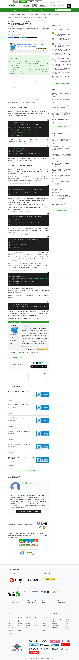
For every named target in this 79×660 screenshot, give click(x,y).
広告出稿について (61, 5)
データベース (11, 620)
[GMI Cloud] (32, 580)
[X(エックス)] (45, 523)
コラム (67, 625)
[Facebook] (42, 523)
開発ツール (37, 620)
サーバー (22, 13)
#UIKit (23, 352)
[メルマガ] (38, 523)
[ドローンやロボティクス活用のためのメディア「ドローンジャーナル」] (55, 649)
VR (41, 14)
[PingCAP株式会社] (15, 580)
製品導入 (38, 1)
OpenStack (24, 14)
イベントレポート (30, 14)
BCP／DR (19, 627)
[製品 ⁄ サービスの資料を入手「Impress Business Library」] (34, 649)
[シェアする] (34, 363)
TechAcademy (68, 627)
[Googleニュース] (40, 527)
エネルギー (45, 2)
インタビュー (37, 14)
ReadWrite (67, 629)
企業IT (31, 1)
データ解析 (28, 623)
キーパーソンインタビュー (57, 619)
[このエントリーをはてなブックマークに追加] (40, 363)
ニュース (67, 614)
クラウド (39, 13)
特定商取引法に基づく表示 (31, 602)
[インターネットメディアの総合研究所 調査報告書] (65, 641)
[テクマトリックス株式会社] (50, 579)
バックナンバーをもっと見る (29, 470)
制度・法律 (11, 633)
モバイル (36, 623)
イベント (67, 623)
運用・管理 (36, 625)
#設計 (38, 352)
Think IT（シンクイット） (14, 5)
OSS (10, 625)
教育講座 (52, 2)
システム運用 (11, 627)
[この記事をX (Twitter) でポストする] (37, 363)
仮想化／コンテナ (46, 13)
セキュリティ (37, 627)
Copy (48, 120)
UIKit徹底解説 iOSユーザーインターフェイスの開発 (31, 17)
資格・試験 (11, 630)
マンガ (45, 14)
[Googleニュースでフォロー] (51, 592)
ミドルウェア (45, 617)
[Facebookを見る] (45, 592)
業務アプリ (11, 623)
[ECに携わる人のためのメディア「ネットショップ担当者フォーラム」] (65, 645)
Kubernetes (18, 14)
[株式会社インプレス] (17, 647)
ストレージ (34, 13)
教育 (44, 630)
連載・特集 (11, 13)
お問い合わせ (44, 600)
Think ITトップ (10, 17)
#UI (20, 352)
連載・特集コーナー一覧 (18, 17)
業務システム (55, 617)
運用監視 (27, 627)
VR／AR (19, 625)
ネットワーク (28, 13)
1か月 (68, 29)
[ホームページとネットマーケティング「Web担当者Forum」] (55, 641)
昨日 (55, 29)
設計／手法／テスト (20, 621)
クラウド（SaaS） (20, 623)
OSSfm (56, 14)
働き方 (44, 627)
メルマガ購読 (26, 5)
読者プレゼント (42, 5)
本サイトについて (14, 600)
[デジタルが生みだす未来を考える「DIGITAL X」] (44, 649)
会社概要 (43, 602)
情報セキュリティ (56, 623)
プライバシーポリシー (15, 602)
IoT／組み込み (54, 13)
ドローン (49, 2)
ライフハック (37, 630)
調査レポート (55, 621)
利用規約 (58, 600)
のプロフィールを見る (28, 511)
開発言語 (27, 620)
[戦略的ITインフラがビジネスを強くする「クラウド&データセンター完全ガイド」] (34, 641)
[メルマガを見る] (42, 592)
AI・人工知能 (12, 14)
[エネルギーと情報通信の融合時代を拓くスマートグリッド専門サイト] (55, 645)
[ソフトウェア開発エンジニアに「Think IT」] (44, 641)
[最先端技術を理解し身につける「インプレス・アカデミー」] (65, 649)
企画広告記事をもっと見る (62, 210)
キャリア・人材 (20, 630)
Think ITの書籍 (50, 14)
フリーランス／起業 (29, 630)
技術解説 (67, 617)
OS (66, 13)
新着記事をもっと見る (62, 126)
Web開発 (45, 620)
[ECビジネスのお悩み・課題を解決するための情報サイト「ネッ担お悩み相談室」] (34, 653)
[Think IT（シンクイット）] (14, 595)
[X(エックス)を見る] (48, 592)
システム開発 (61, 13)
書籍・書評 (67, 619)
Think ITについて (53, 5)
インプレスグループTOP (61, 602)
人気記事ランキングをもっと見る (62, 83)
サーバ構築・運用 (56, 625)
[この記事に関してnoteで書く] (43, 363)
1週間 (61, 29)
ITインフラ (17, 13)
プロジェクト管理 (46, 625)
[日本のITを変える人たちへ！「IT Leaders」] (44, 645)
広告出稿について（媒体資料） (32, 600)
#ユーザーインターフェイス (30, 352)
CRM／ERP (45, 623)
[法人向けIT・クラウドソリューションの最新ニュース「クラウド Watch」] (34, 645)
